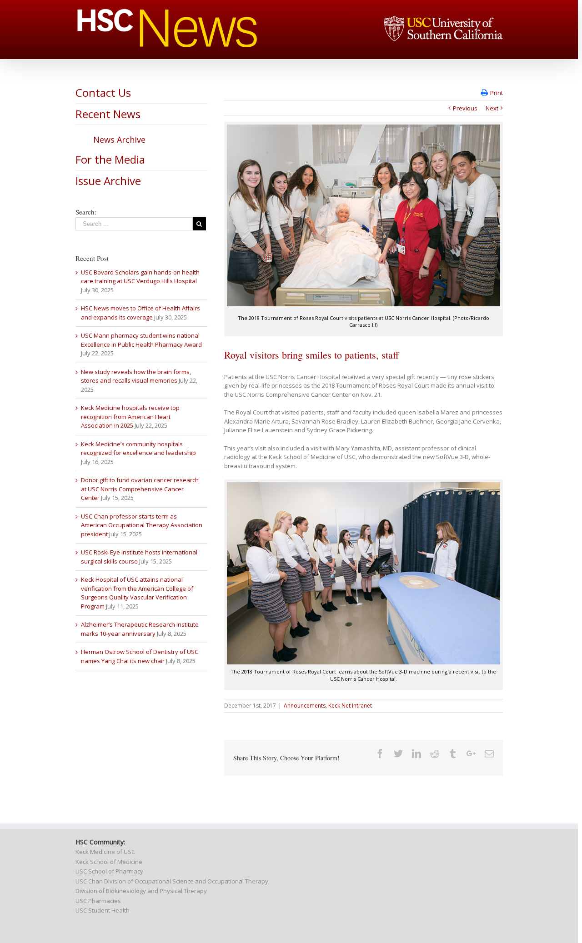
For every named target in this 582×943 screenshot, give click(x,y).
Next (492, 108)
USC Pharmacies (98, 901)
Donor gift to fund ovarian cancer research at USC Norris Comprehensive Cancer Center (140, 489)
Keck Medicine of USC (105, 852)
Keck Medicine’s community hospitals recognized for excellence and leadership (138, 448)
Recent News (107, 113)
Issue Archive (108, 180)
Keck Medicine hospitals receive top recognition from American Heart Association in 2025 (130, 416)
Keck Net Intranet (350, 705)
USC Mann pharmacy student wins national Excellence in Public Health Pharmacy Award (141, 340)
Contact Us (103, 92)
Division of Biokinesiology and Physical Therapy (141, 891)
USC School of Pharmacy (109, 871)
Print (496, 93)
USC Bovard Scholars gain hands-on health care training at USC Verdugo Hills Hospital (140, 276)
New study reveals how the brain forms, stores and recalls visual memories (136, 376)
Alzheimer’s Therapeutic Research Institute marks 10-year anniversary (140, 629)
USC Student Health (102, 910)
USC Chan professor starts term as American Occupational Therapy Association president (141, 525)
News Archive (119, 139)
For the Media (110, 159)
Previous (465, 108)
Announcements (305, 705)
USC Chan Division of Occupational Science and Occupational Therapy (171, 881)
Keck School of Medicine (108, 862)
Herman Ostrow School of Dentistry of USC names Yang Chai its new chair (139, 656)
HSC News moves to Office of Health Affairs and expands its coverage (140, 312)
